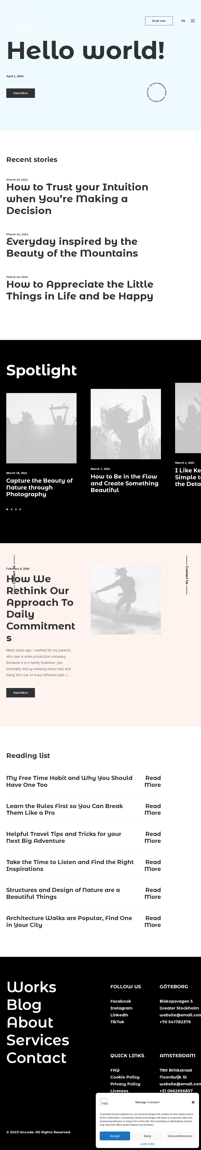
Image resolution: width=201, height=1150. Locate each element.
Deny (147, 1136)
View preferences (180, 1136)
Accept (115, 1136)
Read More (21, 93)
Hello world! (85, 50)
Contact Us (14, 575)
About (29, 1022)
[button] (193, 1102)
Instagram (121, 1008)
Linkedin (119, 1015)
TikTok (117, 1022)
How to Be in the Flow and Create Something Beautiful (125, 483)
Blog (24, 1005)
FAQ (115, 1070)
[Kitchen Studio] (20, 21)
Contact (36, 1058)
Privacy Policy (125, 1084)
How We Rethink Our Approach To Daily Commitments (40, 608)
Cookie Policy (147, 1143)
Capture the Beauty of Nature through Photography (39, 487)
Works (31, 987)
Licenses (119, 1090)
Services (37, 1040)
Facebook (120, 1001)
